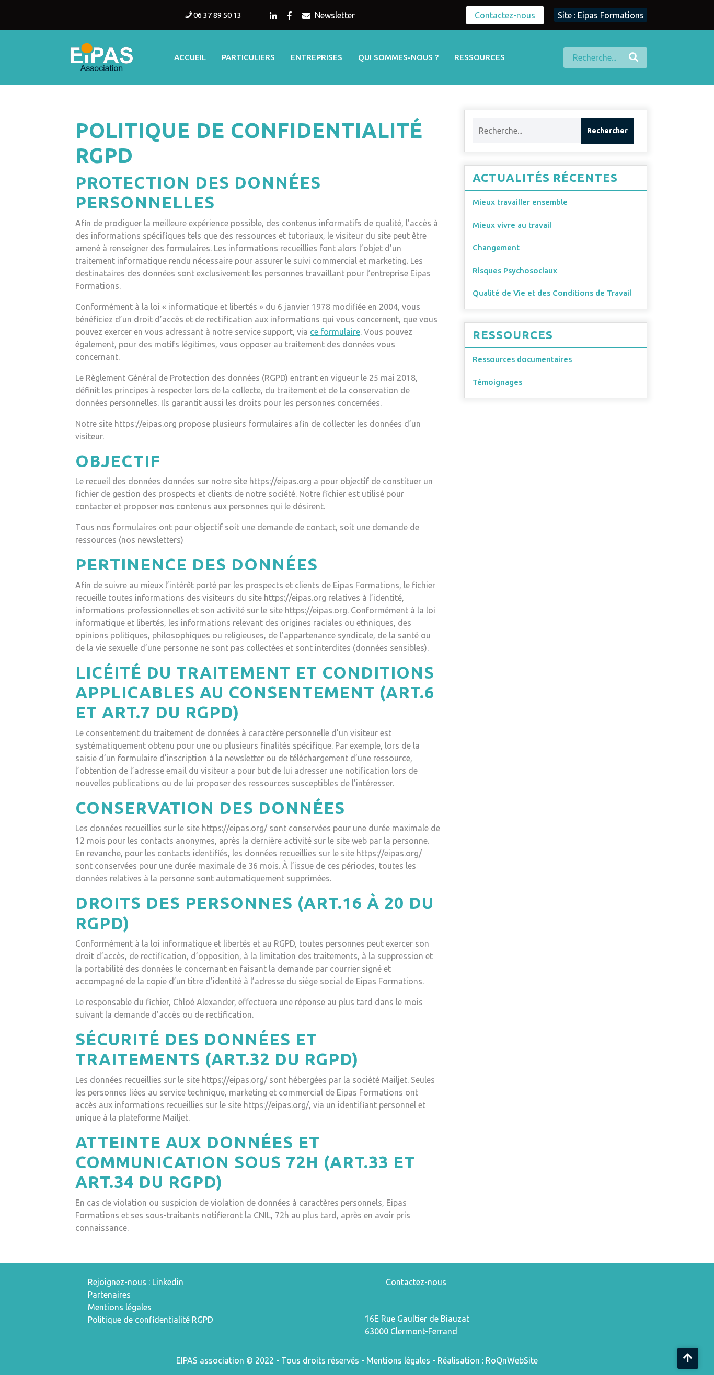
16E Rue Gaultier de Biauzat (417, 1318)
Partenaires (109, 1294)
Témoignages (497, 382)
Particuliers (248, 57)
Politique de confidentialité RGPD (150, 1319)
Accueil (190, 57)
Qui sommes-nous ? (398, 57)
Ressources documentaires (522, 359)
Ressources (479, 57)
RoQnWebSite (512, 1360)
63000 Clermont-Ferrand (411, 1331)
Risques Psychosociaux (515, 270)
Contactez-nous (505, 15)
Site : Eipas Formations (601, 15)
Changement (496, 247)
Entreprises (316, 57)
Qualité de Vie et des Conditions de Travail (552, 292)
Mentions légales (120, 1307)
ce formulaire (335, 331)
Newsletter (335, 15)
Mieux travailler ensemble (520, 201)
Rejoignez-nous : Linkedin (135, 1282)
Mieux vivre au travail (512, 224)
